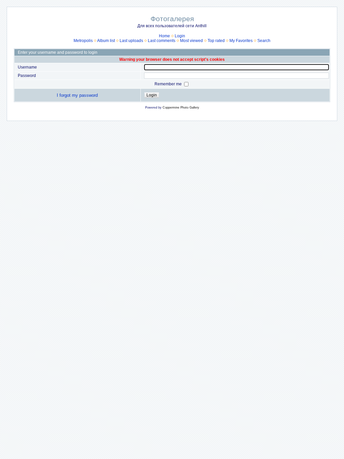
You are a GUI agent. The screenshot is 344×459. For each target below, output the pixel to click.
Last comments (161, 40)
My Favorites (241, 40)
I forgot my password (77, 95)
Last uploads (131, 40)
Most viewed (191, 40)
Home (164, 36)
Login (180, 36)
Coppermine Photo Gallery (181, 107)
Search (263, 40)
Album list (106, 40)
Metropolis (83, 40)
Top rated (216, 40)
